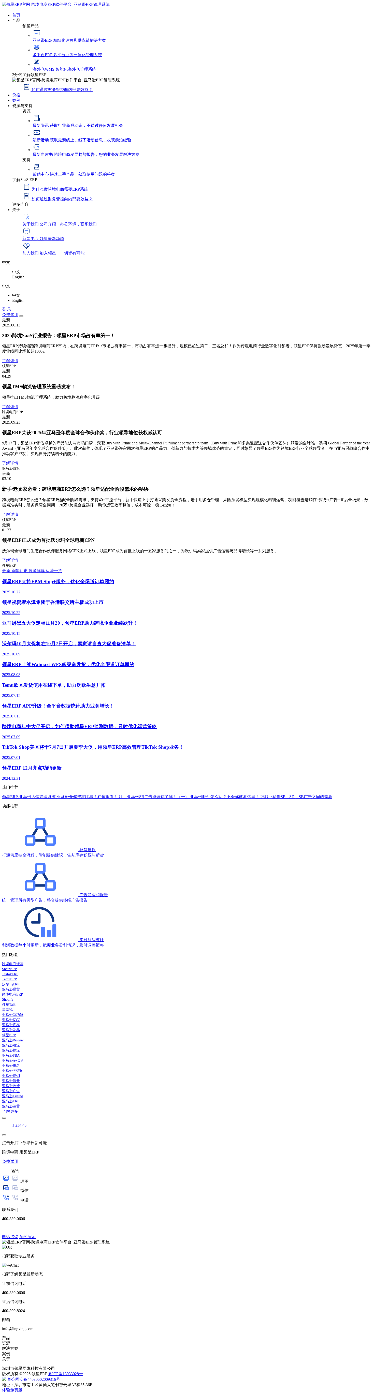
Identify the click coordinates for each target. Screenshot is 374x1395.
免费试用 (10, 314)
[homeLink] (56, 4)
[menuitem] (192, 14)
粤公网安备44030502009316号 (33, 1379)
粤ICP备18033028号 (65, 1374)
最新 (6, 570)
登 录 (6, 309)
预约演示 (27, 1237)
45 (24, 1125)
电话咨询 (10, 1237)
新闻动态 (19, 570)
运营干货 (54, 570)
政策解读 (37, 570)
